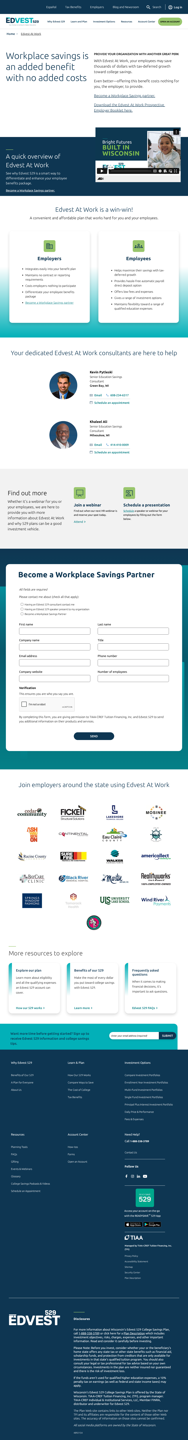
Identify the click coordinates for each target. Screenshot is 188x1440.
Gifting (15, 1161)
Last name (104, 624)
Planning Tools (19, 1146)
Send (94, 736)
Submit (167, 1035)
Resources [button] (126, 21)
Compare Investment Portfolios (142, 1075)
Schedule (128, 510)
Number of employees (112, 671)
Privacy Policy (131, 1256)
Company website (30, 671)
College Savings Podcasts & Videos (30, 1183)
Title (101, 640)
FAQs (14, 1154)
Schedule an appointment (112, 402)
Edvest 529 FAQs (143, 1008)
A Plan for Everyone (22, 1082)
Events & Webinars (21, 1168)
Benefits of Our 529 (22, 1075)
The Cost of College (79, 1089)
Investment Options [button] (104, 21)
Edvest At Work (31, 33)
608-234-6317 (119, 395)
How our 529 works (29, 1008)
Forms (71, 1154)
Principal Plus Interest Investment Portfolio (149, 1104)
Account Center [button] (146, 21)
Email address (28, 656)
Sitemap (129, 1267)
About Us (16, 1089)
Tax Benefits (73, 7)
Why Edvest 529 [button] (56, 21)
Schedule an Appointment (25, 1191)
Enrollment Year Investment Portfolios (146, 1082)
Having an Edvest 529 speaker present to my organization (57, 609)
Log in (178, 7)
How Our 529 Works (79, 1075)
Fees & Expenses (134, 1119)
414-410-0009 (119, 444)
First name (26, 624)
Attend (78, 521)
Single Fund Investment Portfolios (144, 1097)
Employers (97, 7)
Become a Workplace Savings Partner (45, 614)
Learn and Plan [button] (79, 21)
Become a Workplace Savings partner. (124, 95)
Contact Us (131, 1152)
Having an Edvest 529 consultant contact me (50, 604)
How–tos (73, 1146)
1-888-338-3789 (139, 1141)
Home (11, 33)
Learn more (82, 1008)
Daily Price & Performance (139, 1111)
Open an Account (170, 22)
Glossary (16, 1176)
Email (98, 395)
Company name (29, 640)
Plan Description (133, 1278)
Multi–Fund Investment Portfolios (143, 1089)
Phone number (107, 656)
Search (157, 7)
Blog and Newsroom (126, 7)
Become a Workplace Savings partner (49, 302)
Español (51, 7)
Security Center (132, 1272)
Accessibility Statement (136, 1261)
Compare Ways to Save (81, 1082)
